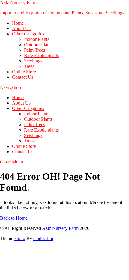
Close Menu (11, 161)
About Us (21, 28)
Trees (29, 66)
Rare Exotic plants (41, 55)
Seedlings (33, 60)
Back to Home (14, 218)
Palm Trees (34, 50)
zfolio (19, 238)
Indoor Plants (36, 39)
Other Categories (28, 33)
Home (18, 23)
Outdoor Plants (38, 44)
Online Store (24, 71)
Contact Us (22, 77)
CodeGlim (43, 238)
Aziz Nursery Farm (18, 2)
